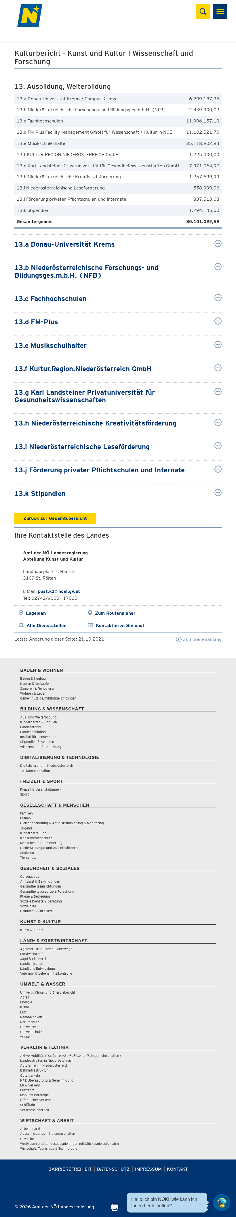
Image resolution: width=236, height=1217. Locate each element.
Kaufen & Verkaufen (35, 683)
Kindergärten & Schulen (38, 722)
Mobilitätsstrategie (34, 1095)
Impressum (148, 1169)
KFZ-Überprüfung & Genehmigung (46, 1080)
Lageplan (36, 613)
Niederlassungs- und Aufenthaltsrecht (49, 848)
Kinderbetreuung (33, 833)
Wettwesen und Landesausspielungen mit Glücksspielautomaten (69, 1143)
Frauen (25, 818)
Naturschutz (29, 1022)
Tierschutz (28, 857)
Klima (24, 1007)
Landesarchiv (30, 727)
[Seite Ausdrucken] (115, 1209)
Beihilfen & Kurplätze (36, 911)
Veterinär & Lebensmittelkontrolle (46, 973)
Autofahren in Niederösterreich (44, 1065)
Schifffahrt (28, 1105)
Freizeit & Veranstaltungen (40, 789)
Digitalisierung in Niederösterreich (46, 765)
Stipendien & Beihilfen (37, 741)
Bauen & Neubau (33, 678)
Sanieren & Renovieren (37, 688)
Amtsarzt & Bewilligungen (40, 881)
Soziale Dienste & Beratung (41, 901)
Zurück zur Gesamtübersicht (55, 518)
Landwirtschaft (31, 963)
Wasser (25, 1036)
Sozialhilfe (28, 906)
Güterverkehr (30, 1075)
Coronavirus (29, 876)
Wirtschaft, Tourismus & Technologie (48, 1148)
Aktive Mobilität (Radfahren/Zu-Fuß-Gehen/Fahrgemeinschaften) (70, 1055)
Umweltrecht (30, 1027)
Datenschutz (113, 1169)
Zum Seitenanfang (202, 639)
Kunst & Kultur (31, 930)
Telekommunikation (35, 770)
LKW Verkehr (30, 1085)
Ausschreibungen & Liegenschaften (47, 1133)
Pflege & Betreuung (35, 896)
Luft (23, 1012)
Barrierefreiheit (70, 1169)
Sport (24, 794)
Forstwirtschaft (32, 954)
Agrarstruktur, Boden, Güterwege (46, 949)
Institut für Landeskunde (39, 737)
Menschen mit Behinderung (41, 843)
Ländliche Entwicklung (37, 968)
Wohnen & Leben (33, 693)
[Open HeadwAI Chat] (221, 1202)
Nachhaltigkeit (31, 1017)
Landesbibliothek (33, 732)
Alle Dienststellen (46, 625)
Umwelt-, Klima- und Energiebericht (47, 992)
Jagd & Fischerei (33, 959)
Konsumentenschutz (36, 838)
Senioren (27, 852)
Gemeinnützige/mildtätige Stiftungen (48, 698)
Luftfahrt (27, 1090)
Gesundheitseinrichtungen (40, 886)
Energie (26, 1002)
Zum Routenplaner (115, 613)
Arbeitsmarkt (30, 1128)
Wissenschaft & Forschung (40, 747)
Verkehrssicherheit (34, 1110)
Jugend (26, 828)
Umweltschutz (31, 1032)
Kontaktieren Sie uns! (120, 625)
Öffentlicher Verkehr (35, 1100)
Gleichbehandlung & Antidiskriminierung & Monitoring (62, 823)
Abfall (24, 997)
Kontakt (177, 1169)
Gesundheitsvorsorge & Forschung (47, 891)
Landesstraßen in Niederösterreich (47, 1060)
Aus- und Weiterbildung (38, 717)
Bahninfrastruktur (34, 1070)
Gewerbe (27, 1138)
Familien (26, 813)
